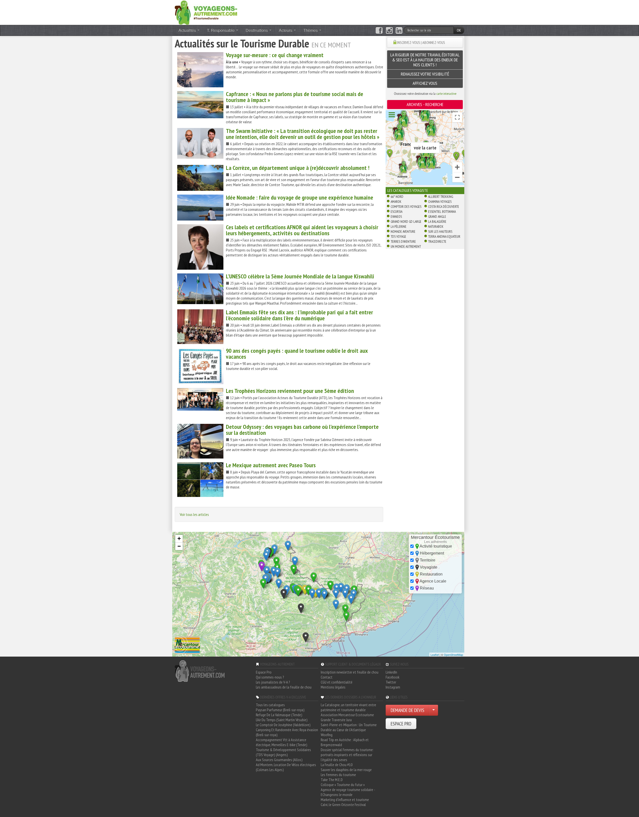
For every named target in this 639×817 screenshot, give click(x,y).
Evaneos (396, 216)
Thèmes (311, 30)
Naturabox (435, 226)
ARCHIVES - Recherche (425, 104)
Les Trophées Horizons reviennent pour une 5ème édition (290, 391)
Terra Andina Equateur (444, 236)
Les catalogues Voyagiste (407, 190)
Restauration (431, 574)
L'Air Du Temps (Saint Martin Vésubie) (282, 719)
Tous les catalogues (270, 704)
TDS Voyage (398, 236)
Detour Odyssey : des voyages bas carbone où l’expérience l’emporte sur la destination (302, 430)
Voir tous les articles (194, 514)
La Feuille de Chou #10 (336, 764)
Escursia (396, 211)
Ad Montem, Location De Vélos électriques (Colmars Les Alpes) (286, 767)
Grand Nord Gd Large (406, 221)
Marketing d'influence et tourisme (345, 799)
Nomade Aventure (403, 231)
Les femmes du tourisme (338, 774)
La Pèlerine (398, 226)
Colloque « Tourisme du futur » (343, 784)
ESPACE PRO (401, 723)
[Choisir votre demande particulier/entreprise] (433, 710)
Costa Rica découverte (443, 206)
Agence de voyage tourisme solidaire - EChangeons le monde (348, 792)
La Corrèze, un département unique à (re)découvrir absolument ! (297, 168)
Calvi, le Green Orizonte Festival (343, 804)
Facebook (392, 677)
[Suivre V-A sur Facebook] (379, 30)
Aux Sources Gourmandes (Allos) (279, 759)
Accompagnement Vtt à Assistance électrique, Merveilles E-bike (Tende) (281, 742)
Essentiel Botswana (442, 211)
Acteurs (286, 30)
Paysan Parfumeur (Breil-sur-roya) (280, 709)
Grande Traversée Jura (336, 719)
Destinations (257, 30)
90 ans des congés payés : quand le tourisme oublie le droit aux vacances (297, 353)
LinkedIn (391, 672)
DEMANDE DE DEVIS (407, 710)
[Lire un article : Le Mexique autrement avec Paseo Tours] (200, 479)
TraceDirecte (437, 241)
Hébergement (431, 553)
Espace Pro (264, 672)
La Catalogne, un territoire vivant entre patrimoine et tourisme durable (348, 707)
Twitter (391, 682)
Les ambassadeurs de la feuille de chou (284, 687)
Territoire (427, 560)
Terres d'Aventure (403, 241)
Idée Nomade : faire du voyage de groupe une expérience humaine (299, 197)
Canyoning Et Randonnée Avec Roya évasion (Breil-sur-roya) (287, 732)
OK (459, 30)
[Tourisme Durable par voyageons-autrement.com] (206, 11)
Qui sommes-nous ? (270, 677)
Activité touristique (435, 546)
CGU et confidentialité (336, 682)
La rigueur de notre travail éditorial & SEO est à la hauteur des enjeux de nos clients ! (425, 60)
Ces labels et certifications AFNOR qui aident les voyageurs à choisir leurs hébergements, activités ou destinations (302, 230)
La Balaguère (437, 221)
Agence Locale (432, 581)
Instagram (393, 687)
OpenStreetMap (453, 655)
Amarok (396, 201)
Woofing (326, 734)
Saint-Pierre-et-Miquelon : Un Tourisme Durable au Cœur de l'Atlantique (349, 727)
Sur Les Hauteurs (440, 231)
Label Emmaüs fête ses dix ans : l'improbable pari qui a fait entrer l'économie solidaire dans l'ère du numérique (299, 315)
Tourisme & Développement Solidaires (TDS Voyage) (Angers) (283, 752)
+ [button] (179, 538)
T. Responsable (221, 30)
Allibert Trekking (440, 196)
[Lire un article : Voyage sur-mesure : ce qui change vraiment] (200, 69)
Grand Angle (437, 216)
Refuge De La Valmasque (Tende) (279, 714)
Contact (326, 677)
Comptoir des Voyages (406, 206)
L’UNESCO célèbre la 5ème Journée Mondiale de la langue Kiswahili (300, 276)
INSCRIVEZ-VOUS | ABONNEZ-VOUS (421, 42)
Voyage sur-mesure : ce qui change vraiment (274, 55)
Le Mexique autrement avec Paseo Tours (271, 465)
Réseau (426, 588)
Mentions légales (333, 687)
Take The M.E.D (332, 779)
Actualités (187, 30)
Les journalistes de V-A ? (273, 682)
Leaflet (435, 655)
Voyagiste (428, 567)
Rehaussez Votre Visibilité (425, 74)
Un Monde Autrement (406, 246)
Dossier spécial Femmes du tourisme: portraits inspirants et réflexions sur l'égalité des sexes (347, 754)
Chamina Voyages (440, 201)
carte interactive (446, 93)
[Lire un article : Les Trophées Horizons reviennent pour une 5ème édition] (200, 399)
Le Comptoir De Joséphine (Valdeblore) (283, 724)
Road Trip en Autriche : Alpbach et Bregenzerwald (345, 742)
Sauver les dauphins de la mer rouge (346, 769)
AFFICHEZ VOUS (425, 83)
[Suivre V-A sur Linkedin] (399, 30)
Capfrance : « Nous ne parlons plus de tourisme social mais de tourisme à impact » (294, 97)
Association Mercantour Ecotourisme (347, 714)
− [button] (179, 546)
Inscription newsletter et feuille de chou (349, 672)
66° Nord (397, 196)
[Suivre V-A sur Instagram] (389, 30)
